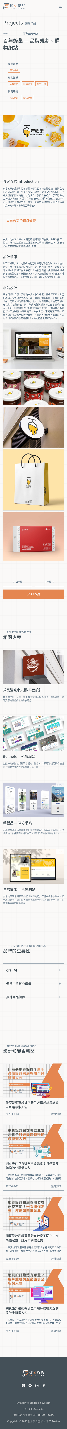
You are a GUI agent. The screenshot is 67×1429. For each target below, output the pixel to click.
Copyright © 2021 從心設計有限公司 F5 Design (33, 1421)
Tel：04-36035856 (33, 1408)
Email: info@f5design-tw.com (33, 1402)
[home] (14, 6)
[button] (61, 6)
